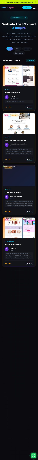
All (9, 49)
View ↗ (29, 107)
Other (17, 49)
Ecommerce (19, 53)
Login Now (27, 7)
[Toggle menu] (34, 8)
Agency (27, 49)
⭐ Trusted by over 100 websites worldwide (18, 2)
